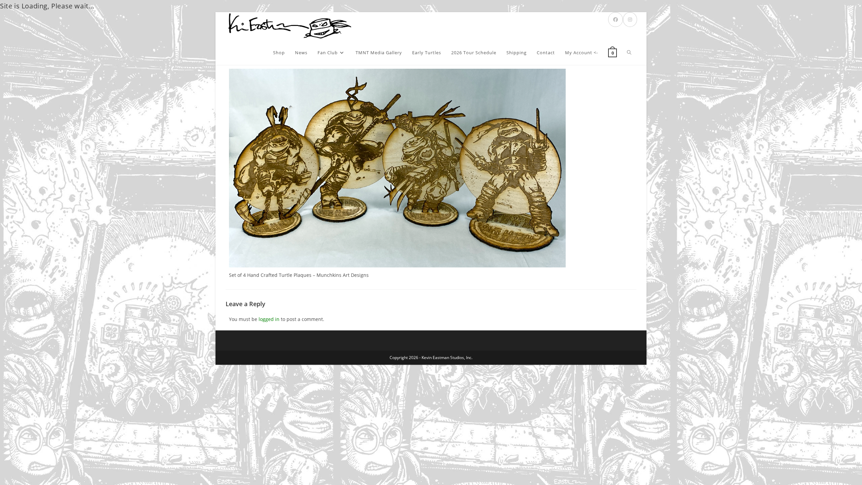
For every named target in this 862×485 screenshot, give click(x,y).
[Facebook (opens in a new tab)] (615, 19)
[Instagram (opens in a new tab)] (630, 19)
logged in (269, 319)
